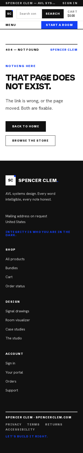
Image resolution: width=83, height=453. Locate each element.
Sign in (69, 3)
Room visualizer (18, 320)
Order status (15, 286)
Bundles (12, 268)
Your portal (14, 372)
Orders (11, 381)
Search (53, 13)
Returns (53, 424)
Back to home (25, 126)
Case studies (15, 329)
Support (12, 390)
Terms (33, 424)
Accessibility (20, 429)
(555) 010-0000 (17, 210)
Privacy (13, 424)
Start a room (59, 25)
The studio (14, 338)
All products (15, 259)
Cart (9, 277)
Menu (11, 25)
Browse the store (30, 140)
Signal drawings (17, 311)
